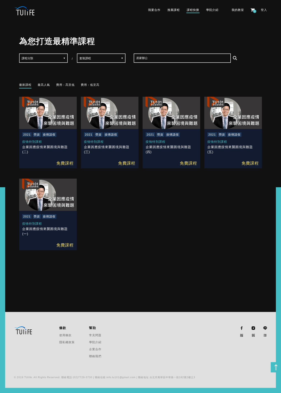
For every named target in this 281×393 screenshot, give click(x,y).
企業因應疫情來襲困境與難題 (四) (168, 149)
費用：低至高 (90, 84)
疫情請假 (49, 134)
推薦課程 (173, 10)
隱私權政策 (67, 342)
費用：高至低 (65, 84)
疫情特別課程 (32, 141)
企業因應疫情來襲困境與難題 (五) (230, 149)
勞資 (37, 134)
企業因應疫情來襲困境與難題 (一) (45, 231)
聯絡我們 (95, 356)
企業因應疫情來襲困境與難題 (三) (106, 149)
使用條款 (65, 335)
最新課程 (25, 84)
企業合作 (95, 349)
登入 (264, 10)
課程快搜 (193, 10)
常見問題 (95, 335)
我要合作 (154, 10)
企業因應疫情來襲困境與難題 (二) (45, 149)
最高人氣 (44, 84)
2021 (27, 134)
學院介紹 (212, 10)
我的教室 (238, 10)
